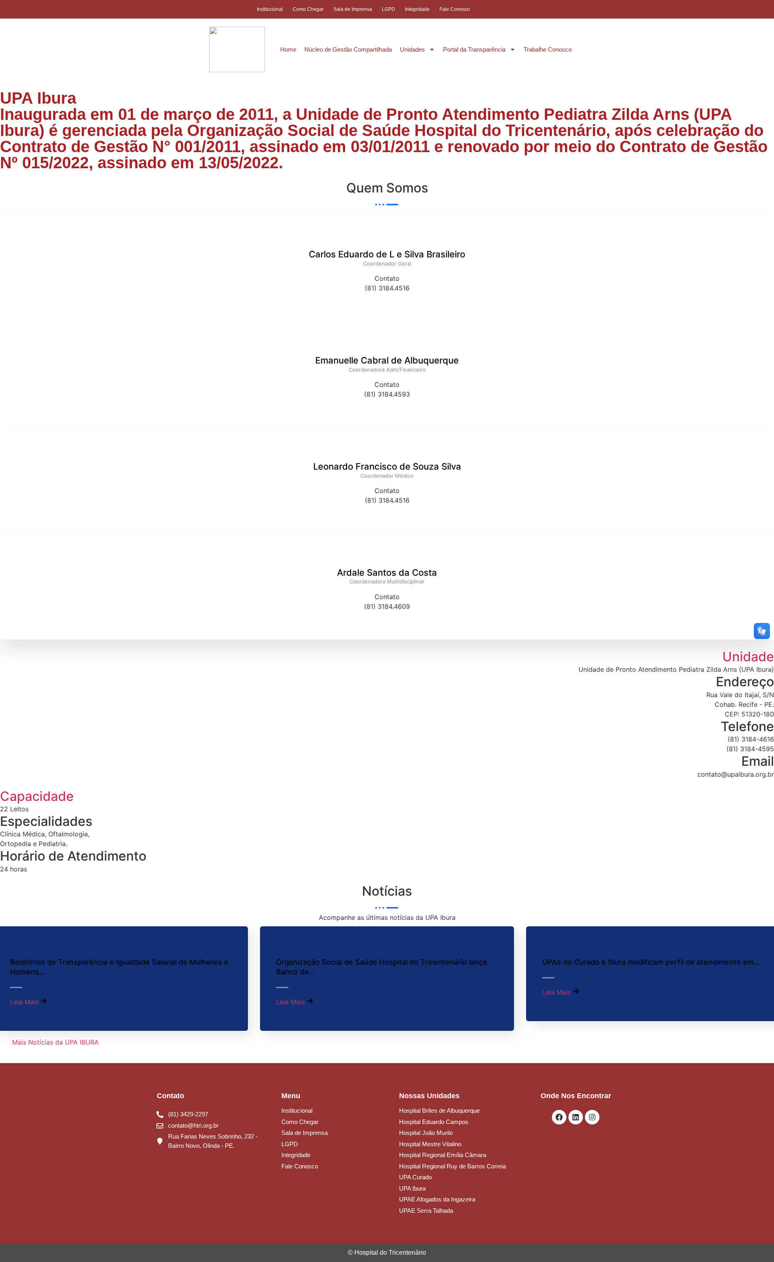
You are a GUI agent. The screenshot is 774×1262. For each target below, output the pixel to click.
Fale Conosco (454, 9)
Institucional (270, 9)
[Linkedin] (575, 1117)
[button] (486, 8)
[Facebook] (559, 1117)
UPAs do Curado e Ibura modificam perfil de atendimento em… (651, 962)
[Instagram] (592, 1117)
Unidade (748, 656)
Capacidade (37, 796)
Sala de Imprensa (352, 9)
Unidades (412, 49)
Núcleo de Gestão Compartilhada (348, 49)
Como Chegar (308, 9)
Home (288, 49)
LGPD (388, 9)
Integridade (417, 9)
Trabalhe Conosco (548, 49)
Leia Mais (25, 1002)
